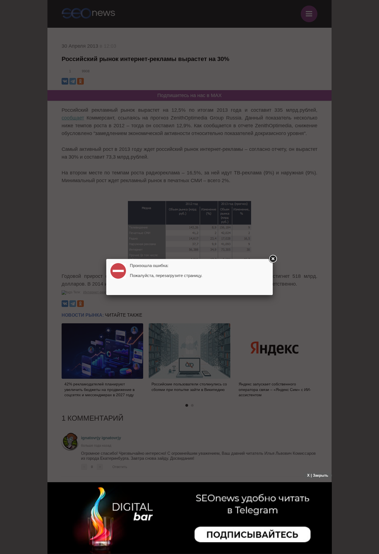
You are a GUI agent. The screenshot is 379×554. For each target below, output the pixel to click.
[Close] (273, 259)
